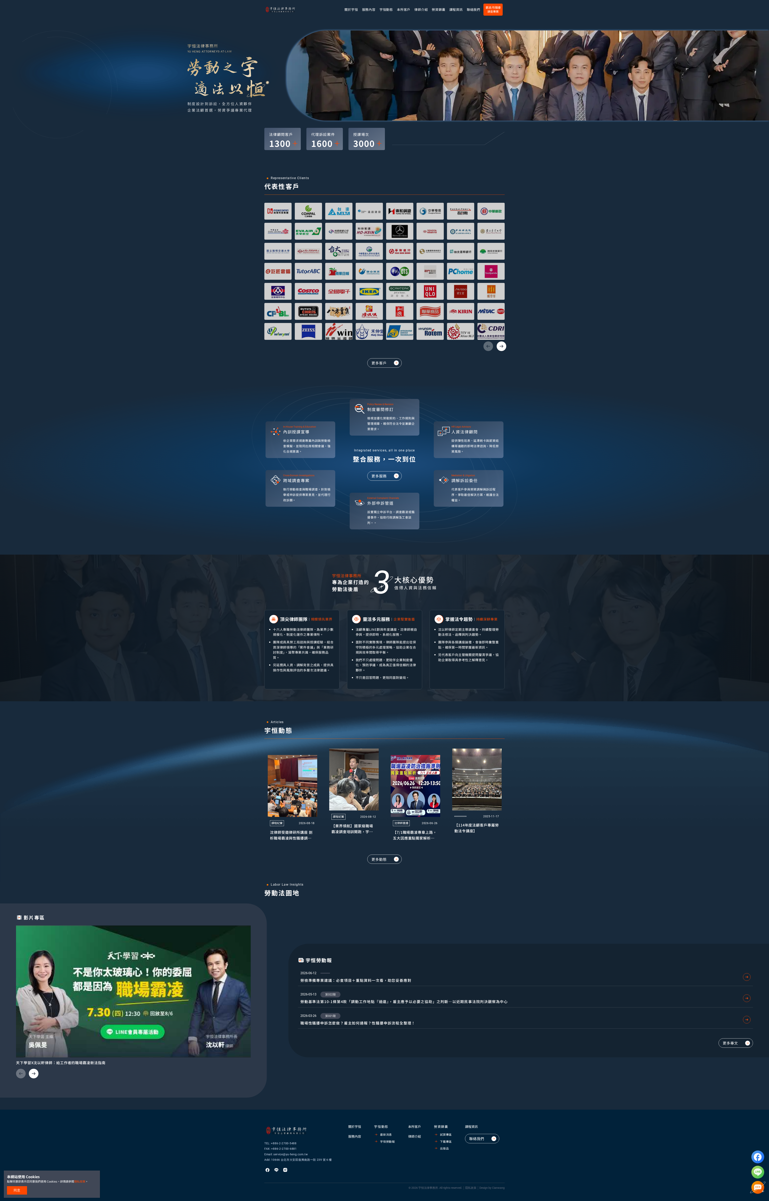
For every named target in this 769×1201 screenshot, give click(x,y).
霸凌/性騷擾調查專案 (493, 9)
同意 (17, 1190)
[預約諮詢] (757, 1187)
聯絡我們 (473, 9)
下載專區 (446, 1141)
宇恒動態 (386, 9)
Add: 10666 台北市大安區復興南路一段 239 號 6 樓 (298, 1159)
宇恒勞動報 (387, 1141)
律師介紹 (421, 9)
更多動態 (379, 859)
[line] (757, 1172)
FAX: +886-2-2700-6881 (280, 1148)
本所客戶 (403, 9)
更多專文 (730, 1043)
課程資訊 (471, 1126)
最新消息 (386, 1134)
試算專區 (446, 1134)
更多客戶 (379, 362)
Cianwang (498, 1187)
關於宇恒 (351, 9)
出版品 (444, 1148)
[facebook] (757, 1157)
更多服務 (379, 475)
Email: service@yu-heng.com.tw (286, 1154)
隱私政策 (470, 1187)
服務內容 (368, 9)
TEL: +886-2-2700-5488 (280, 1143)
